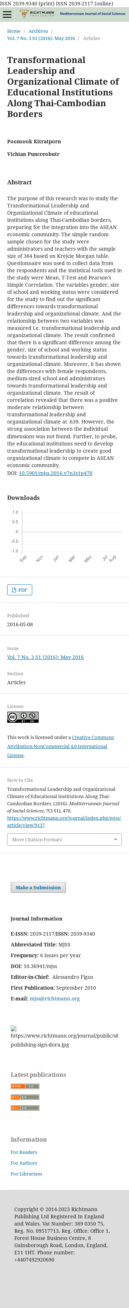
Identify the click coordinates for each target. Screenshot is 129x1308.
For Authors (24, 1163)
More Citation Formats (37, 839)
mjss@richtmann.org (55, 998)
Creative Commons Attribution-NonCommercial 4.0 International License (60, 746)
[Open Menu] (7, 14)
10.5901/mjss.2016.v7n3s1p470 (55, 473)
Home (13, 31)
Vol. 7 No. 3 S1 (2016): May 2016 (41, 38)
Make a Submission (38, 887)
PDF (22, 590)
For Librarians (26, 1173)
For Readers (24, 1152)
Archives (38, 31)
